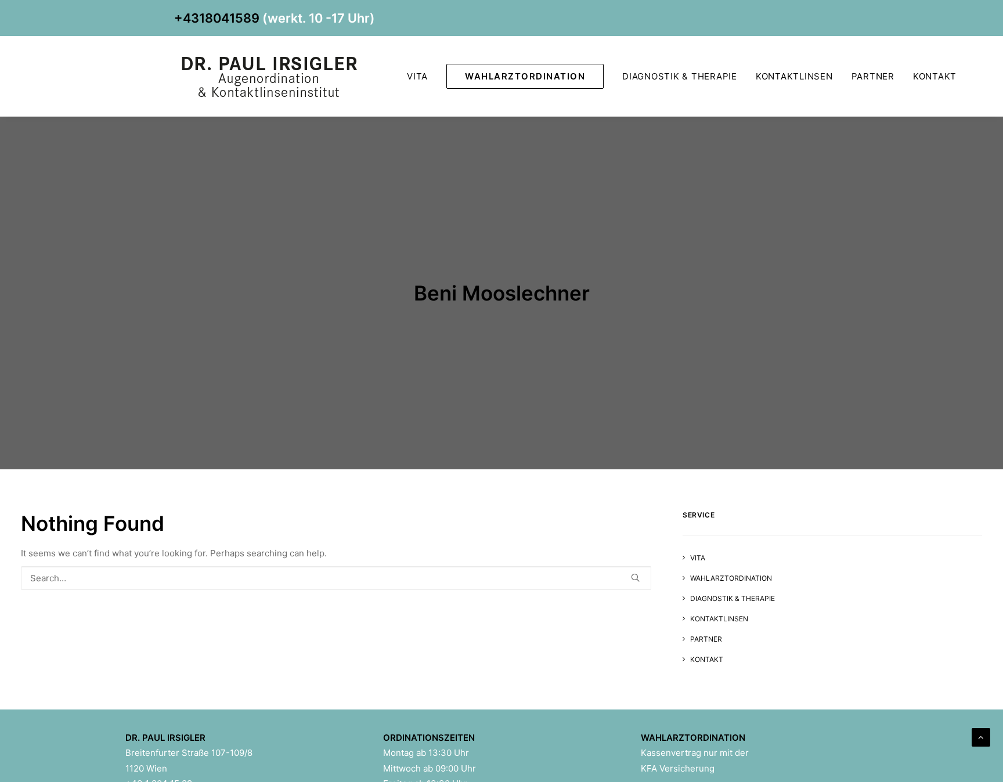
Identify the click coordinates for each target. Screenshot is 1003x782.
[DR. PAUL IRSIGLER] (272, 76)
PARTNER (873, 76)
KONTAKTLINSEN (794, 76)
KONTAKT (935, 76)
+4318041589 (216, 18)
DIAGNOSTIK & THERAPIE (679, 76)
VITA (417, 76)
